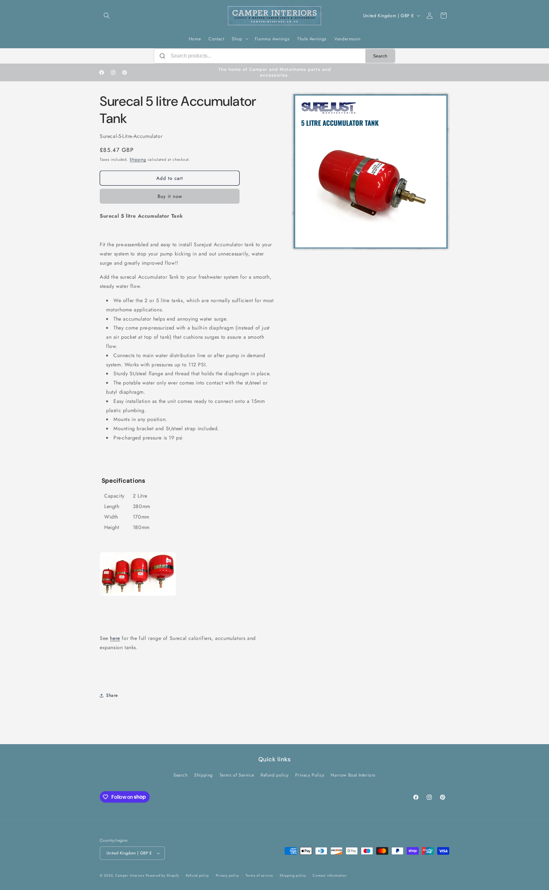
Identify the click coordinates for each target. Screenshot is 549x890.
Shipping (138, 159)
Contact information (329, 875)
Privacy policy (227, 875)
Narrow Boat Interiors (353, 775)
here (115, 638)
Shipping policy (293, 875)
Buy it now (170, 196)
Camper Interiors (129, 875)
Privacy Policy (309, 775)
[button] (107, 16)
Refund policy (275, 775)
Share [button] (112, 695)
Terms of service (259, 875)
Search (380, 55)
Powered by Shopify (163, 875)
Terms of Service (237, 775)
